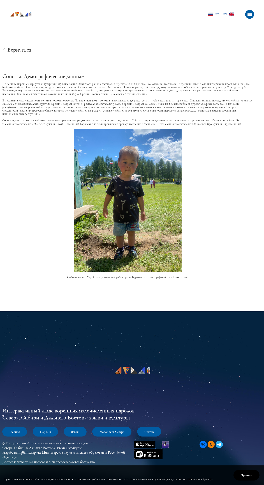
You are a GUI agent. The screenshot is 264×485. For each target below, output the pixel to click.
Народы (45, 432)
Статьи (149, 432)
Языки (75, 432)
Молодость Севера (111, 432)
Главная (15, 432)
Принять (246, 475)
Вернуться (19, 49)
